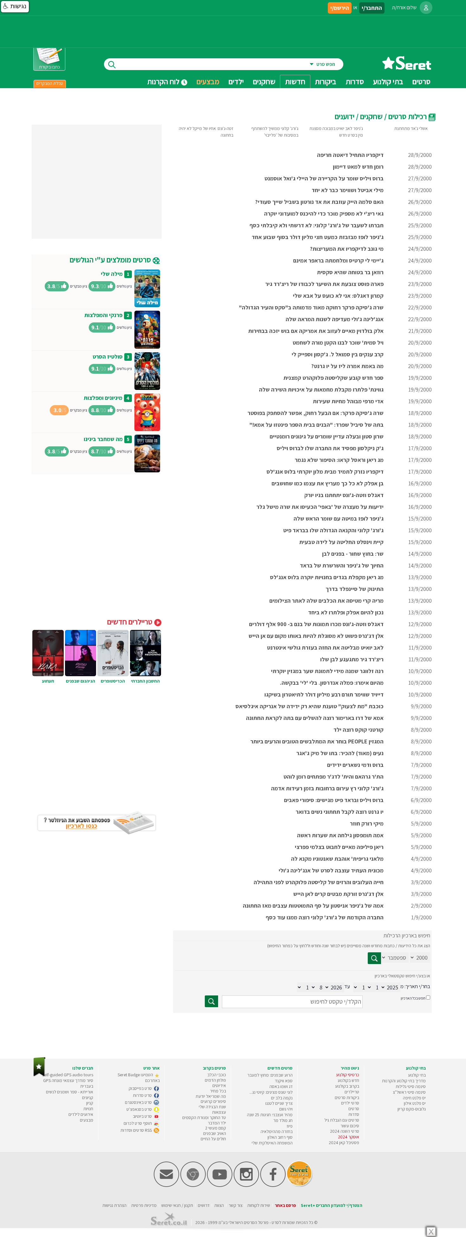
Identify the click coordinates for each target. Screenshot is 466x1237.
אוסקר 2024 (348, 1137)
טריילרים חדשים (130, 622)
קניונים (87, 1097)
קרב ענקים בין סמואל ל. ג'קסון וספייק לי (338, 354)
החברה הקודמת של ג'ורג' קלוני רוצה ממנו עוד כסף (325, 917)
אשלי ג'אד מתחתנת (411, 128)
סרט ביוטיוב (143, 1116)
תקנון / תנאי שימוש (177, 1205)
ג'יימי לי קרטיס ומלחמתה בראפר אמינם (338, 260)
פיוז (290, 1126)
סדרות (353, 1114)
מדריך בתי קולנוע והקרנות (404, 1081)
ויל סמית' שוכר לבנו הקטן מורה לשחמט (338, 342)
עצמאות (219, 1112)
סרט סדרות (143, 1095)
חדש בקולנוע (348, 1080)
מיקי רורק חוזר (367, 823)
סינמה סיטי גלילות (411, 1086)
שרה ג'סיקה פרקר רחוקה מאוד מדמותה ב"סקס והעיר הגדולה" (311, 307)
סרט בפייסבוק (141, 1088)
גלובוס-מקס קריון (412, 1109)
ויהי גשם (286, 1109)
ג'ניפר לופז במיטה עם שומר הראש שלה (339, 518)
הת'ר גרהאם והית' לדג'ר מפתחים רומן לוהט (333, 776)
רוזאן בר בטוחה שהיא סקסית (350, 272)
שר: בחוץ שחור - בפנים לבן (353, 553)
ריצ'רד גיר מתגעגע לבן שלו (352, 659)
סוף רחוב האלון (280, 1137)
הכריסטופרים (113, 681)
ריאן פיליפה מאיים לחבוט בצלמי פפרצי (339, 847)
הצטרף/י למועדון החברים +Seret (331, 1205)
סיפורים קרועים (213, 1101)
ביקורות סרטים (347, 1097)
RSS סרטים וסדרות (136, 1130)
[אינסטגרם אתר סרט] (246, 1185)
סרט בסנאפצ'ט (139, 1109)
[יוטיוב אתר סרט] (219, 1185)
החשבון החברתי (145, 681)
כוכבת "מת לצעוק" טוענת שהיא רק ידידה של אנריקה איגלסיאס (310, 706)
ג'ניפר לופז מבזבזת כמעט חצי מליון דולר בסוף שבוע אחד (318, 237)
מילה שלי (112, 273)
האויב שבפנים (214, 1133)
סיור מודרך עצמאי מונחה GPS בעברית (68, 1083)
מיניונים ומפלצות (103, 397)
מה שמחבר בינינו (103, 439)
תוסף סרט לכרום (138, 1123)
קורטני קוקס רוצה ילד (358, 729)
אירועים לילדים (80, 1114)
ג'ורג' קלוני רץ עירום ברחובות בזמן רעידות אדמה (327, 788)
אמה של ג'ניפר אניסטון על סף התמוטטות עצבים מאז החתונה (313, 905)
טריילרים (352, 1092)
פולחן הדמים (215, 1080)
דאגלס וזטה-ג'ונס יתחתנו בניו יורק (344, 495)
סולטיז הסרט (108, 356)
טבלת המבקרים (49, 83)
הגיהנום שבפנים (80, 681)
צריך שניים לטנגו (279, 1103)
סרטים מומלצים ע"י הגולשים (111, 260)
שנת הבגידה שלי (212, 1107)
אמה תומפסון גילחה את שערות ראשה (340, 835)
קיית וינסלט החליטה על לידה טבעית (341, 542)
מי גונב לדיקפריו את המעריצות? (347, 248)
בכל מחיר (218, 1091)
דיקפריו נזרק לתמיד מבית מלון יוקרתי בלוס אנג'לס (325, 471)
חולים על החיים (213, 1139)
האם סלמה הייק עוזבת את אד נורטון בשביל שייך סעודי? (319, 201)
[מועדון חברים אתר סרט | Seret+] (166, 1185)
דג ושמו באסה (281, 1086)
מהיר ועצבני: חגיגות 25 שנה (270, 1114)
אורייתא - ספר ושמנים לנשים (69, 1092)
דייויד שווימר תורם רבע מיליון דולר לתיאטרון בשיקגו (324, 694)
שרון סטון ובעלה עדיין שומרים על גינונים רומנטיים (327, 436)
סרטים (353, 1108)
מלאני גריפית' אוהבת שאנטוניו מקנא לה (337, 858)
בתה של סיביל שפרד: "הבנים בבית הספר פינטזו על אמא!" (316, 424)
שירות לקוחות (258, 1205)
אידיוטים (219, 1085)
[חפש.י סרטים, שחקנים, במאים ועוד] (110, 64)
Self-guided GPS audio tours (67, 1075)
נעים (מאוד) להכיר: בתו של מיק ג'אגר (340, 753)
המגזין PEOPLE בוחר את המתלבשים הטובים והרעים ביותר (317, 741)
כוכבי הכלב (216, 1075)
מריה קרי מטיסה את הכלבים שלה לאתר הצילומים (326, 600)
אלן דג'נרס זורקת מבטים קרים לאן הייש (338, 893)
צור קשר (236, 1205)
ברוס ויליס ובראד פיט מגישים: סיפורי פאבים (334, 800)
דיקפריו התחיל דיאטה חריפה (350, 155)
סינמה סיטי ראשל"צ (409, 1092)
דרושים (204, 1205)
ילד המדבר (217, 1123)
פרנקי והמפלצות (103, 315)
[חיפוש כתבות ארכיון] (374, 958)
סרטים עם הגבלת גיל (341, 1120)
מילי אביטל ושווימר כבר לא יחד (348, 190)
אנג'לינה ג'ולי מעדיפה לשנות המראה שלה (335, 319)
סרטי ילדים (350, 1103)
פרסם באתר (285, 1205)
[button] (15, 6)
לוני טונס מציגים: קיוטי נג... (271, 1092)
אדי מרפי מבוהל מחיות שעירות (348, 401)
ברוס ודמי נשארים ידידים (355, 764)
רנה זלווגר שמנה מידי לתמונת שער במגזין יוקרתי (327, 671)
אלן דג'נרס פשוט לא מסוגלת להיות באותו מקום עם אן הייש (316, 635)
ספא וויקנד (284, 1081)
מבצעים (208, 81)
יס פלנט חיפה (414, 1098)
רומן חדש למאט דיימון (358, 166)
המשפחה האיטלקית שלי (272, 1143)
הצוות (219, 1205)
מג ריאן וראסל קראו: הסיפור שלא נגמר (339, 459)
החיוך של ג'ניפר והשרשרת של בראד (342, 565)
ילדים (236, 81)
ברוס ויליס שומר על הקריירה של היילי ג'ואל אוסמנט (324, 178)
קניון (89, 1103)
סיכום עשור (349, 1126)
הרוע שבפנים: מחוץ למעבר (270, 1075)
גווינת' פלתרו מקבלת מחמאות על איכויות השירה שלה (321, 389)
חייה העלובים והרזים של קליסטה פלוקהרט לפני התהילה (319, 882)
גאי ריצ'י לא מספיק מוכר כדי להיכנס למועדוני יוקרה (324, 213)
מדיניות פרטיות (144, 1205)
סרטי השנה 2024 (344, 1131)
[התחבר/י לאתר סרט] (426, 7)
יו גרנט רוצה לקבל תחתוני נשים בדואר (340, 811)
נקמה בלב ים (282, 1098)
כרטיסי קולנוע (347, 1075)
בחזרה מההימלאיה (277, 1131)
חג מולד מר (283, 1120)
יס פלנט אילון (415, 1103)
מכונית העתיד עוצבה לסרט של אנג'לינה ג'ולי (331, 870)
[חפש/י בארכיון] (211, 1001)
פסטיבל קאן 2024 (344, 1142)
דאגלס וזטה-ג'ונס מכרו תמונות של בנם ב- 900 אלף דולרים (316, 624)
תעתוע (48, 681)
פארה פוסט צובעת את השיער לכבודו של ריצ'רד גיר (324, 284)
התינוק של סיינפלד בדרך (355, 589)
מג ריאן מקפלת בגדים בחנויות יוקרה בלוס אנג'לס (327, 577)
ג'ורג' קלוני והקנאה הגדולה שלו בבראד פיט (333, 530)
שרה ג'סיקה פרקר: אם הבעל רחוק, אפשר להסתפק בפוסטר (316, 413)
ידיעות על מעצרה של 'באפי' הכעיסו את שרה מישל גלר (320, 506)
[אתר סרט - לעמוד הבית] (39, 1075)
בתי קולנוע (417, 1075)
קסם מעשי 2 (215, 1128)
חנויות (88, 1108)
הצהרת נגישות (114, 1205)
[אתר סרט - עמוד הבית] (406, 67)
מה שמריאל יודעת (211, 1096)
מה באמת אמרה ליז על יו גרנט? (347, 366)
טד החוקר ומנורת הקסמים (204, 1117)
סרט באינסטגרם (139, 1102)
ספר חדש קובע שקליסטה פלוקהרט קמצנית (333, 377)
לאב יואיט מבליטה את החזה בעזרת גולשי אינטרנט (325, 647)
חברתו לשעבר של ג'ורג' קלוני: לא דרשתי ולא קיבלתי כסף (316, 225)
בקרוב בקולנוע (347, 1086)
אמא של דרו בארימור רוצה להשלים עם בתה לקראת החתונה (315, 718)
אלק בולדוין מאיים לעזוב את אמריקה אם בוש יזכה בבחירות (316, 330)
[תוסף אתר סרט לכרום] (193, 1185)
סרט (275, 1222)
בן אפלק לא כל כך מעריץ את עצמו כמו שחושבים (328, 483)
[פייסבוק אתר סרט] (273, 1185)
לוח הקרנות (164, 81)
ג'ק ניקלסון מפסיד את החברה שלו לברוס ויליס (330, 448)
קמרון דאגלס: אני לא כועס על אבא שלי (338, 295)
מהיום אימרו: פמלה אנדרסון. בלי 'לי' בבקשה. (332, 682)
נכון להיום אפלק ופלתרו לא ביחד (346, 612)
